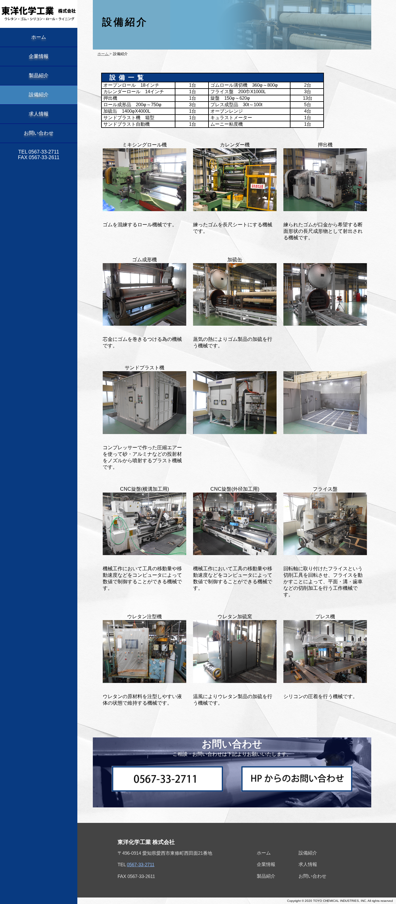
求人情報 (39, 113)
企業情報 (39, 56)
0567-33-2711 (140, 864)
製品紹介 (39, 75)
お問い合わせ (39, 133)
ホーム (38, 37)
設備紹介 (39, 94)
